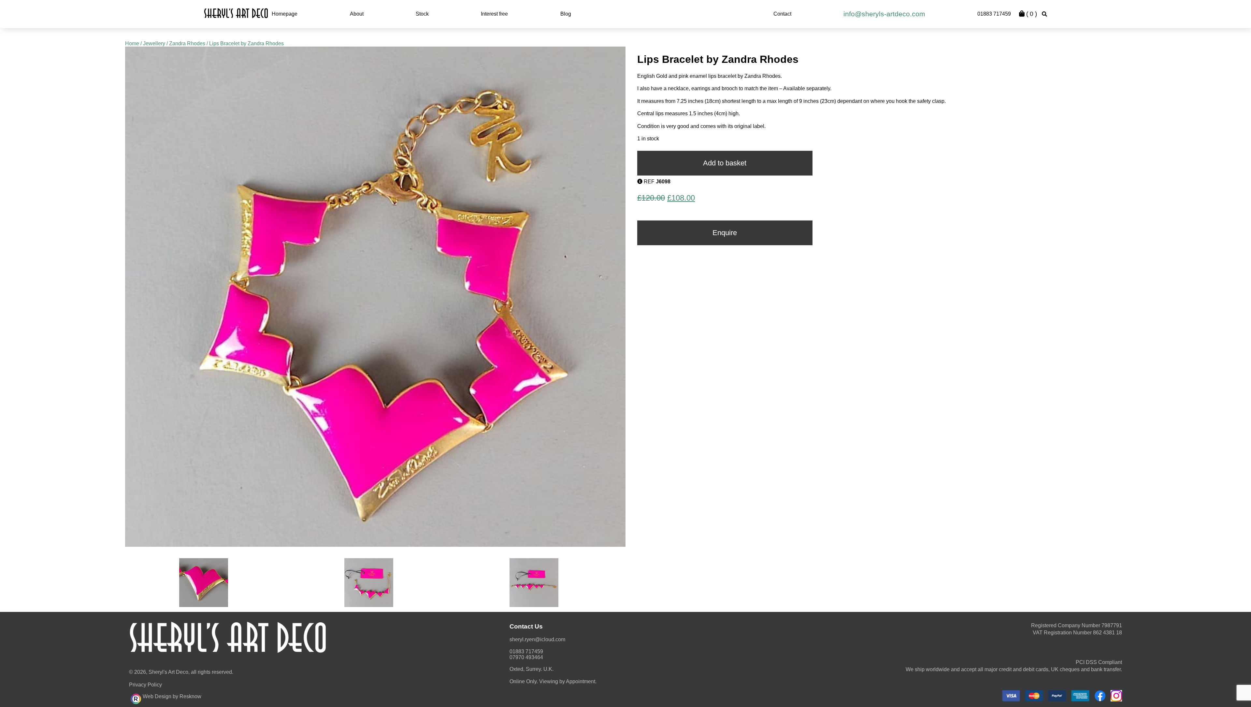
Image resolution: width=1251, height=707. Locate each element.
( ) (1031, 13)
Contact (782, 14)
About (357, 14)
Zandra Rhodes (187, 43)
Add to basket (724, 163)
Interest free (494, 14)
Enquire (724, 233)
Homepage (284, 14)
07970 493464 (526, 657)
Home (132, 43)
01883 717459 (994, 14)
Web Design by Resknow (172, 696)
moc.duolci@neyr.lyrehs (537, 639)
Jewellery (154, 43)
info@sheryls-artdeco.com (884, 14)
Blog (565, 14)
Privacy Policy (145, 684)
